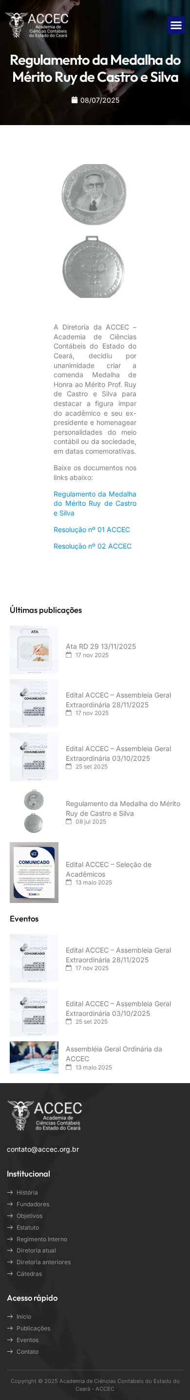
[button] (176, 25)
